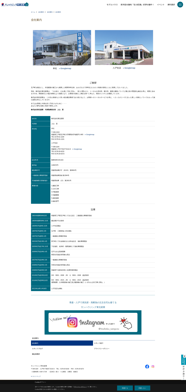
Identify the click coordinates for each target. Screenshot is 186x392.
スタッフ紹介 (98, 343)
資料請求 (171, 4)
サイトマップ (36, 376)
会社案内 (35, 343)
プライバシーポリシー (101, 348)
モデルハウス (112, 4)
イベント (160, 4)
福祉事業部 (36, 354)
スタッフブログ (37, 348)
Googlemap (65, 68)
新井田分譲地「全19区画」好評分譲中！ (137, 4)
